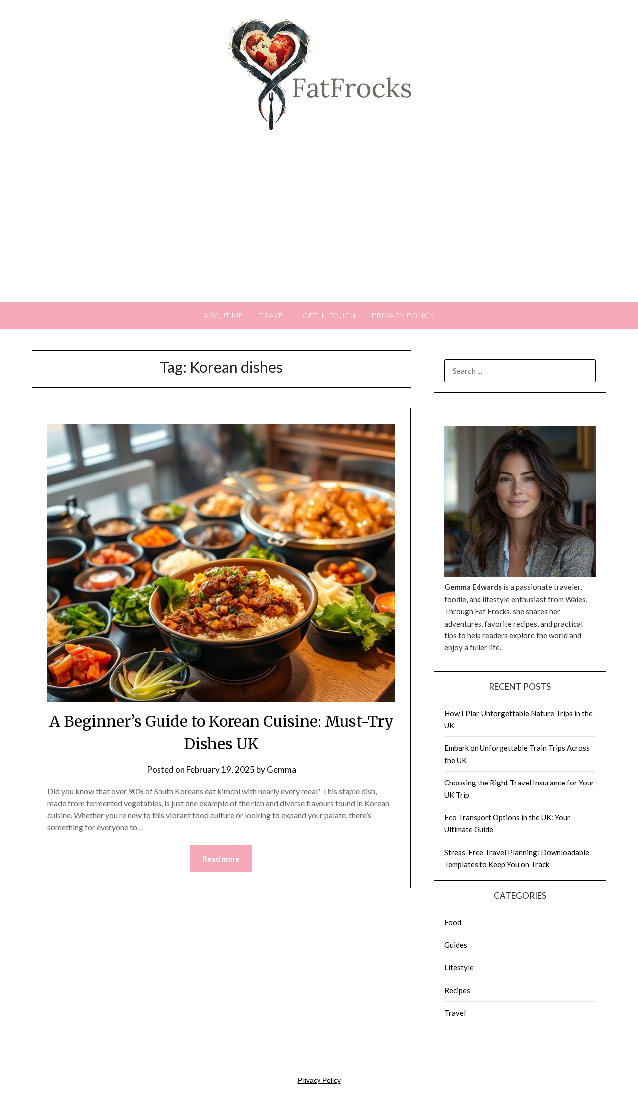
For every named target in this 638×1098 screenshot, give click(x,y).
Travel (273, 315)
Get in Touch (329, 315)
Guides (455, 945)
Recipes (457, 990)
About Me (223, 315)
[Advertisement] (319, 227)
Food (452, 922)
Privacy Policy (402, 315)
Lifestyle (459, 967)
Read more (221, 858)
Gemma (281, 769)
